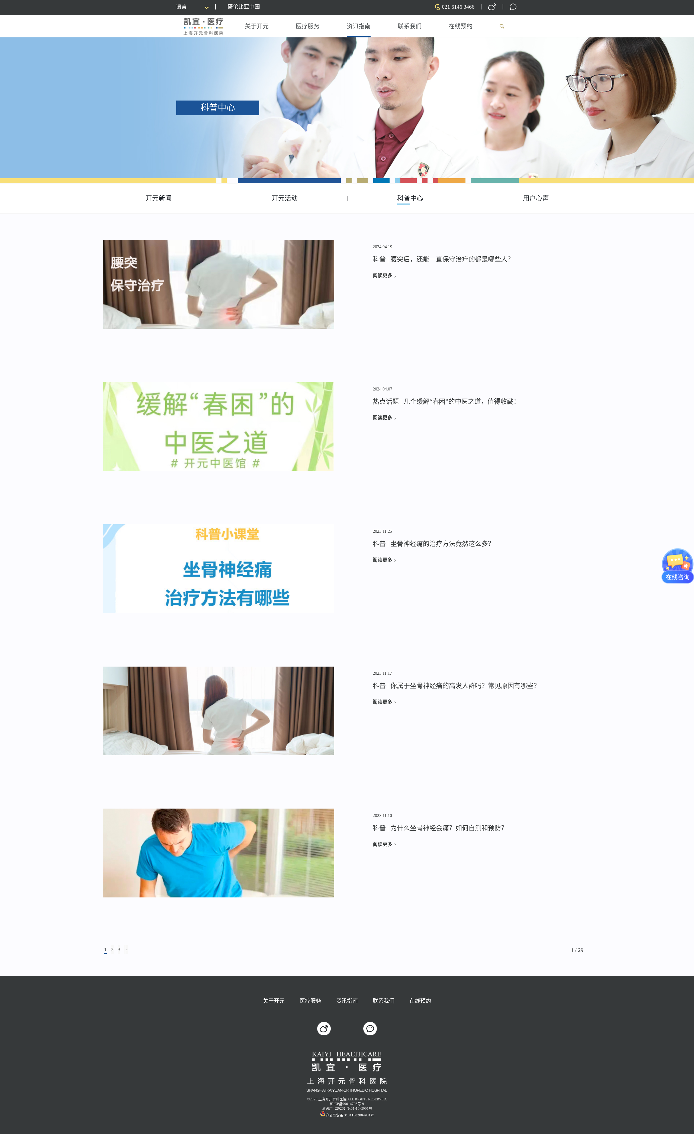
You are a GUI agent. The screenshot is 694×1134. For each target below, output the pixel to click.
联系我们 (383, 1001)
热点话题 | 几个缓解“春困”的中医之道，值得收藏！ (446, 401)
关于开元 (274, 1001)
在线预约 (420, 1001)
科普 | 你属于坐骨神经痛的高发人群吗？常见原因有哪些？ (456, 685)
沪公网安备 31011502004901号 (350, 1115)
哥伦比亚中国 (243, 7)
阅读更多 (382, 275)
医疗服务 (310, 1001)
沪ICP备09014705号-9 (347, 1104)
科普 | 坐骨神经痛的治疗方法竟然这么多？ (433, 543)
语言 (181, 7)
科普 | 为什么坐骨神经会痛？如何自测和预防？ (440, 828)
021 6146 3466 (458, 7)
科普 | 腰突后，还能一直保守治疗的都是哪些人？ (443, 259)
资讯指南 (347, 1001)
